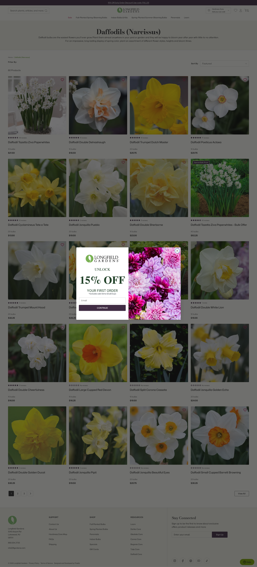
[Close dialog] (177, 250)
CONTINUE (102, 307)
